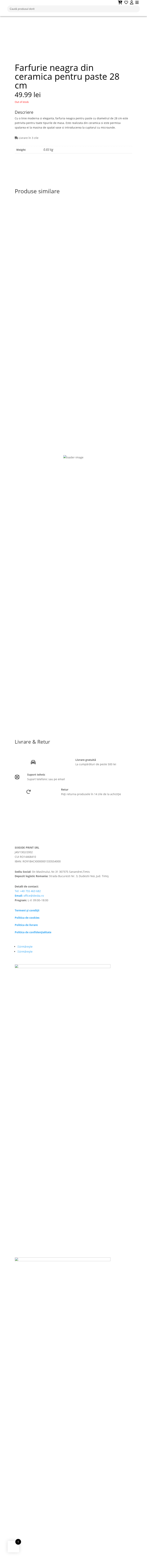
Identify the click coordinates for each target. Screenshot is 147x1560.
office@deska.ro (29, 895)
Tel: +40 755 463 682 (28, 891)
